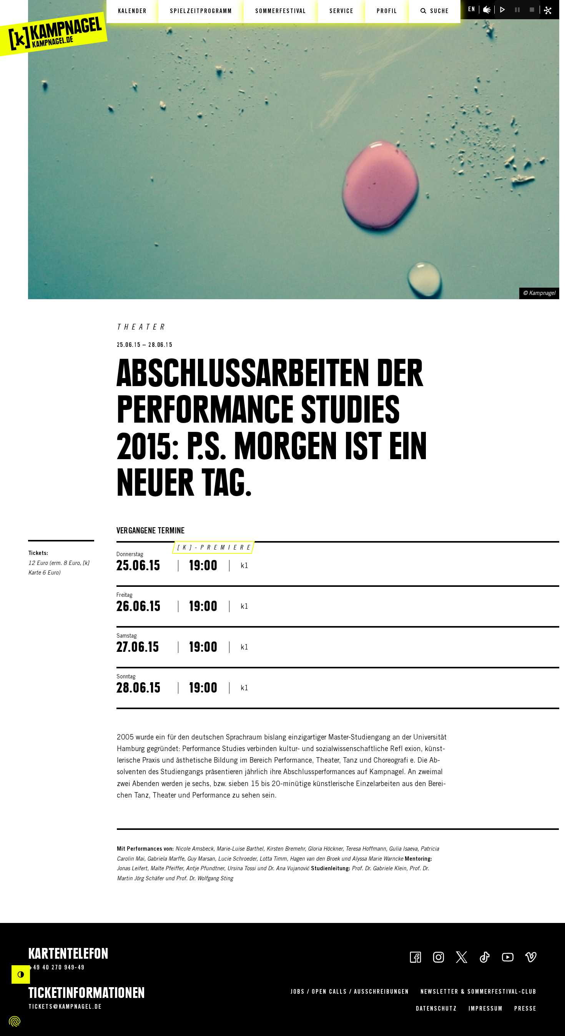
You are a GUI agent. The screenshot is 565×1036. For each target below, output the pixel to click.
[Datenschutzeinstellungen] (14, 1021)
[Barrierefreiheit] (487, 9)
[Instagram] (438, 956)
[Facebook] (415, 956)
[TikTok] (484, 956)
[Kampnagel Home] (54, 28)
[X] (461, 956)
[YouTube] (507, 956)
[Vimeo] (531, 956)
